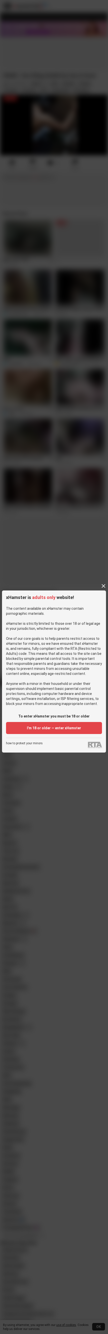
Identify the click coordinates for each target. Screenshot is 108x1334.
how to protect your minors (24, 743)
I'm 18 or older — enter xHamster (54, 728)
